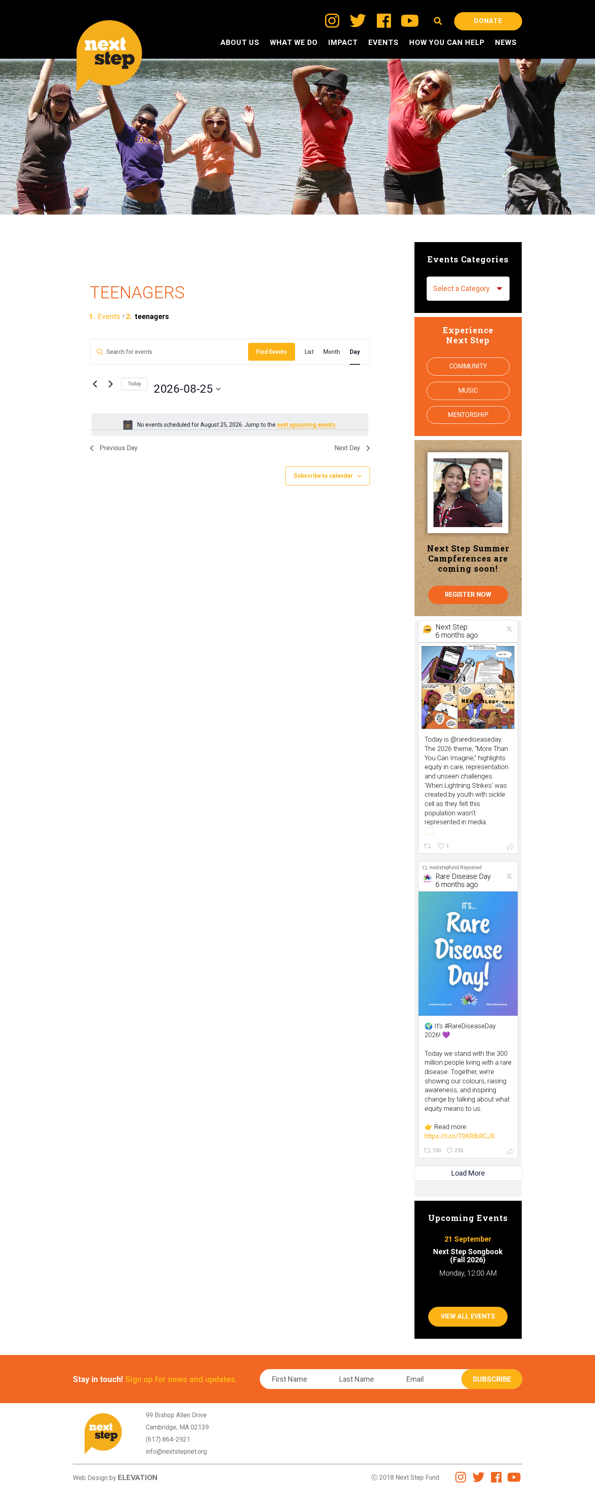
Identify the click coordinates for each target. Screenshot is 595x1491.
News (506, 42)
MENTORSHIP (468, 415)
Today (134, 384)
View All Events (468, 1316)
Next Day (347, 448)
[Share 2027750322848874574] (510, 1151)
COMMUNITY (468, 366)
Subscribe (491, 1379)
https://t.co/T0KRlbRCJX (460, 1136)
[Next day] (110, 384)
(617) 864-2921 (168, 1439)
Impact (343, 42)
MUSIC (468, 390)
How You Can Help (446, 42)
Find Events (271, 352)
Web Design (90, 1478)
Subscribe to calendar (323, 475)
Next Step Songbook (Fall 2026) (468, 1255)
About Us (240, 42)
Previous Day (119, 448)
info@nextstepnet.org (176, 1451)
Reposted (455, 867)
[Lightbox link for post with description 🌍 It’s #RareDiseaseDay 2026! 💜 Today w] (468, 953)
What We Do (294, 42)
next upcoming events (306, 424)
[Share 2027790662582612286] (510, 846)
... (429, 831)
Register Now (468, 594)
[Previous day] (95, 384)
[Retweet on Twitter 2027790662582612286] (428, 846)
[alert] (229, 424)
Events (383, 42)
